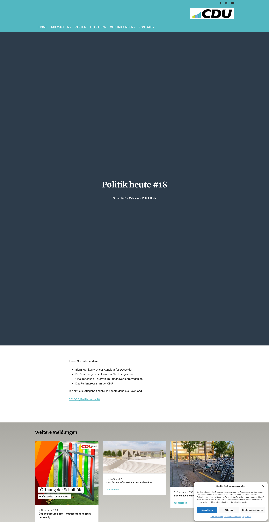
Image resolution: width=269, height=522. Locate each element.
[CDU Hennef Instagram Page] (226, 3)
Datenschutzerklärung (232, 517)
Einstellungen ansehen (252, 510)
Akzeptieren (207, 510)
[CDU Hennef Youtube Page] (232, 3)
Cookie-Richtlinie (217, 517)
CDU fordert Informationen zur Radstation (129, 482)
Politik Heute (149, 198)
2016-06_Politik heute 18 (84, 399)
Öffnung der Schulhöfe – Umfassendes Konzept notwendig (65, 515)
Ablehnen (229, 510)
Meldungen (135, 198)
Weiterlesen (112, 489)
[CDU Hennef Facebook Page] (220, 3)
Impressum (247, 517)
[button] (263, 486)
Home (43, 27)
